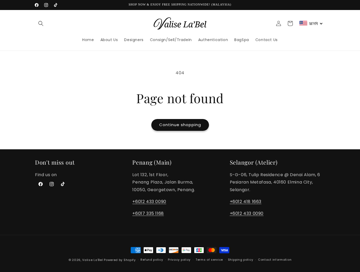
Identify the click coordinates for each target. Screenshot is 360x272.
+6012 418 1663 (245, 202)
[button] (41, 23)
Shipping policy (240, 260)
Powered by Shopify (120, 260)
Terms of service (209, 260)
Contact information (274, 260)
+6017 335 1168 (148, 213)
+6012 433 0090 (149, 202)
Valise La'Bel (92, 260)
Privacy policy (179, 260)
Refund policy (151, 260)
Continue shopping (180, 124)
